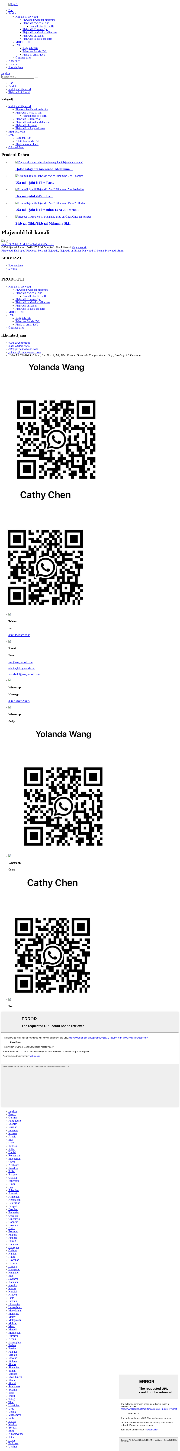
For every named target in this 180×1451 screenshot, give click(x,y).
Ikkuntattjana (15, 67)
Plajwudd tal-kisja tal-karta (37, 38)
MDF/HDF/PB (23, 41)
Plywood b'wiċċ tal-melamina (38, 19)
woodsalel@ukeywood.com (24, 674)
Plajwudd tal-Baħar (70, 250)
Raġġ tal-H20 (30, 48)
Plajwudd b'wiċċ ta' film (35, 22)
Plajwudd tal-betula (93, 250)
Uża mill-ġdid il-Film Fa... (34, 196)
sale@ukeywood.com (20, 662)
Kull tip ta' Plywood (26, 16)
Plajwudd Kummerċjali (35, 29)
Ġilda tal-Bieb (23, 57)
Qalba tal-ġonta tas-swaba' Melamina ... (44, 169)
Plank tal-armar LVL (34, 54)
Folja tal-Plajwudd (48, 250)
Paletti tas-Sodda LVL (34, 51)
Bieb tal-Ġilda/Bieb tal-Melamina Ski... (43, 223)
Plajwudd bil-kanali (33, 35)
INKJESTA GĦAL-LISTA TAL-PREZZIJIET (27, 244)
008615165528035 (19, 701)
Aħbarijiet (14, 60)
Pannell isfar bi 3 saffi (42, 26)
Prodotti (12, 13)
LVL (18, 45)
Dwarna (12, 64)
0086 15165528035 (19, 635)
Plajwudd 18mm (114, 250)
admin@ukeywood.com (21, 668)
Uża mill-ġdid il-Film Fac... (34, 183)
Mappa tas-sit (79, 247)
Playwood (7, 250)
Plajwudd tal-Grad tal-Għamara (39, 32)
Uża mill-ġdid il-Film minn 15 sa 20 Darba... (47, 210)
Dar (10, 10)
